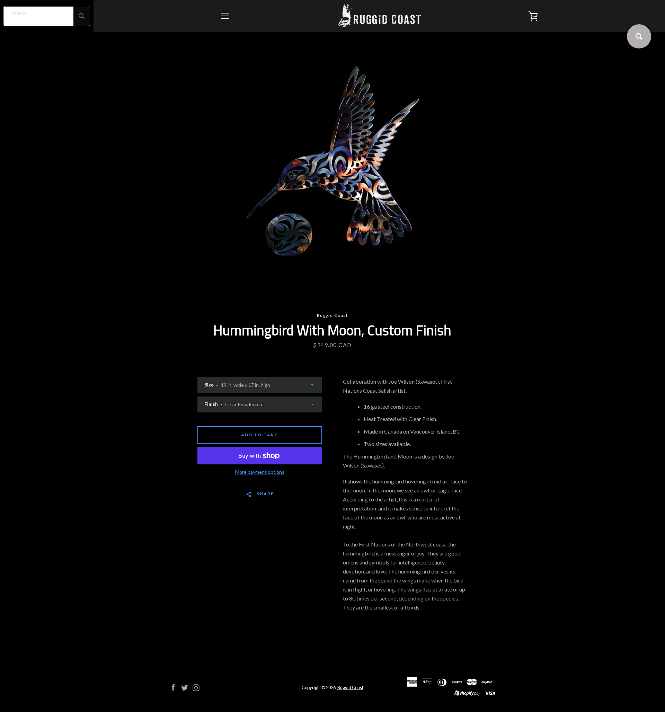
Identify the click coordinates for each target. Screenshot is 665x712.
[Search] (81, 16)
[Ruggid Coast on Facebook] (173, 687)
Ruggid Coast (350, 687)
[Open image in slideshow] (332, 172)
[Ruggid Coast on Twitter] (184, 687)
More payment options (259, 472)
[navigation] (225, 16)
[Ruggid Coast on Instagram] (196, 687)
